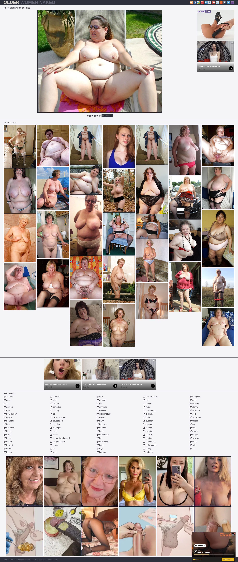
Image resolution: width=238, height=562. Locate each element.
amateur (10, 397)
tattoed (195, 421)
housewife (103, 442)
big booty (10, 428)
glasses (102, 410)
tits (193, 424)
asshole (9, 407)
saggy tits (196, 397)
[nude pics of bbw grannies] (218, 145)
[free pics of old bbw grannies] (185, 197)
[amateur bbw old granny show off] (152, 189)
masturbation (151, 397)
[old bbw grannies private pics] (53, 145)
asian (8, 400)
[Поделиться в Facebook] (194, 2)
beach (9, 417)
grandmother (104, 414)
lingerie (102, 452)
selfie (194, 400)
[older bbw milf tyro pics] (218, 287)
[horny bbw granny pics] (20, 237)
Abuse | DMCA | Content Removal (17, 560)
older (147, 417)
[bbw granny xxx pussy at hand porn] (53, 283)
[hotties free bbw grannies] (218, 188)
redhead (149, 452)
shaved (195, 403)
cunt (54, 431)
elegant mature (59, 442)
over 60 (148, 431)
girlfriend (103, 407)
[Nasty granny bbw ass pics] (99, 61)
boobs (9, 448)
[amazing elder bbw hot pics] (86, 225)
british (9, 452)
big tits (9, 431)
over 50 (148, 428)
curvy (55, 435)
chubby (55, 410)
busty (55, 400)
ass (7, 403)
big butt (55, 403)
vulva (194, 442)
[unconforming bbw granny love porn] (152, 301)
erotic (55, 445)
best (8, 424)
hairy (101, 421)
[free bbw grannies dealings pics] (20, 146)
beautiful (10, 421)
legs (101, 448)
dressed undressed (61, 438)
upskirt (195, 431)
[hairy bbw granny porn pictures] (53, 188)
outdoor (149, 421)
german (102, 400)
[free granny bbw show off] (185, 150)
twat (194, 428)
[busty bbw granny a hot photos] (86, 145)
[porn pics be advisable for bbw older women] (119, 325)
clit (53, 414)
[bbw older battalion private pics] (119, 279)
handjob (102, 428)
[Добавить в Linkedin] (206, 2)
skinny (195, 407)
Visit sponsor (107, 116)
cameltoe (56, 407)
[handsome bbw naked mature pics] (86, 323)
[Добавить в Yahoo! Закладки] (232, 2)
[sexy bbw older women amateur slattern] (185, 287)
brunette (56, 397)
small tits (196, 410)
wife (194, 445)
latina (101, 445)
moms (148, 403)
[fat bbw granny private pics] (152, 260)
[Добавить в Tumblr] (224, 2)
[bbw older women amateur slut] (119, 233)
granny (102, 417)
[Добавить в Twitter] (228, 2)
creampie (56, 428)
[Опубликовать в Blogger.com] (191, 2)
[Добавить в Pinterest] (213, 2)
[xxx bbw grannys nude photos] (119, 190)
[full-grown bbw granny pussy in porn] (152, 226)
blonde (9, 442)
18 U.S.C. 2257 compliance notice (44, 560)
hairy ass (103, 424)
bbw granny (11, 414)
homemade (104, 435)
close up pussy (59, 417)
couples (56, 424)
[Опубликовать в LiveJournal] (209, 2)
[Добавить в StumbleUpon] (221, 2)
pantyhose (150, 442)
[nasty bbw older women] (20, 286)
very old (195, 438)
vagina (195, 435)
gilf (100, 403)
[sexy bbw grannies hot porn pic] (218, 327)
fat (53, 448)
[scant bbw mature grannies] (53, 234)
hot (100, 438)
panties (148, 438)
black (8, 438)
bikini (8, 435)
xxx (193, 448)
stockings (196, 417)
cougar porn (57, 421)
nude (147, 407)
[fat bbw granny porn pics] (20, 190)
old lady (149, 414)
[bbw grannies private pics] (86, 277)
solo (194, 414)
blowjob (9, 445)
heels (101, 431)
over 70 (148, 435)
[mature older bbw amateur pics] (86, 180)
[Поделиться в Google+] (202, 2)
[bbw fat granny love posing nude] (218, 238)
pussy (148, 448)
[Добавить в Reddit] (217, 2)
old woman (150, 410)
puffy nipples (151, 445)
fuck (101, 397)
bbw (8, 410)
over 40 (148, 424)
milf (147, 400)
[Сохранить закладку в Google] (198, 2)
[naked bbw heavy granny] (185, 240)
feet (54, 452)
